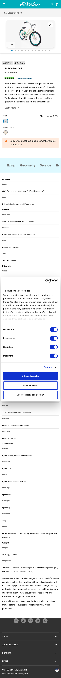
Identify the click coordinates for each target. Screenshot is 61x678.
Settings (48, 367)
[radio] (12, 50)
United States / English (14, 670)
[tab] (11, 165)
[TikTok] (23, 620)
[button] (30, 34)
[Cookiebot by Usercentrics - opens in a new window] (45, 281)
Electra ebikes (15, 12)
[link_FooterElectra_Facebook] (30, 620)
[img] (9, 78)
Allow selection (30, 385)
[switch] (54, 338)
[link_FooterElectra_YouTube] (37, 620)
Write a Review (27, 78)
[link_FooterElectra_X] (45, 620)
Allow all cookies (30, 376)
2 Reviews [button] (19, 78)
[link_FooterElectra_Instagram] (16, 620)
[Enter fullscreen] (50, 24)
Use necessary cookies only (31, 395)
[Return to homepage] (4, 12)
